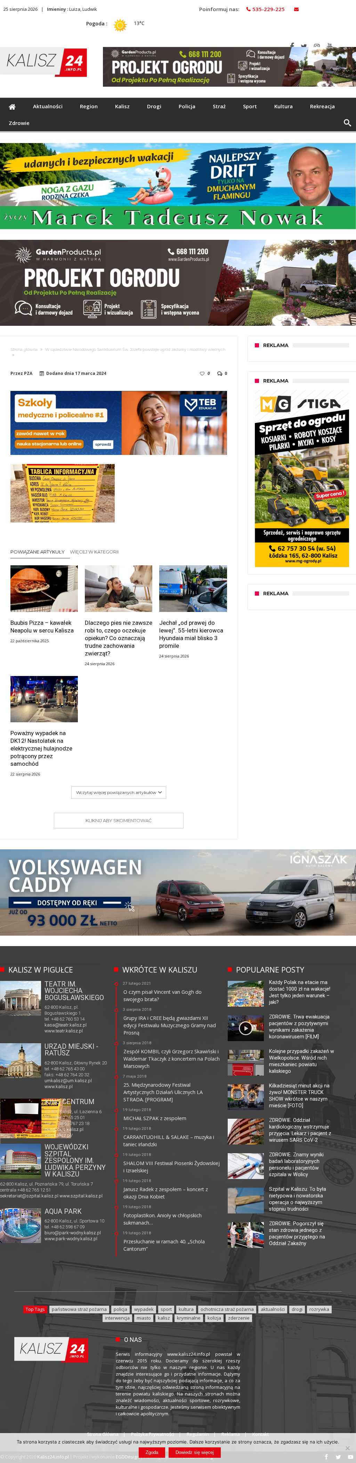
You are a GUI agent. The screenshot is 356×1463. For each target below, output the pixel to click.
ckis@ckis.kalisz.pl (64, 1129)
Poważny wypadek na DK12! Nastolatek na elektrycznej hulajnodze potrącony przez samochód (41, 748)
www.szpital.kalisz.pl (81, 1195)
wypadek (144, 1309)
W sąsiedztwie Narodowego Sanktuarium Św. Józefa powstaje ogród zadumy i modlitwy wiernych (135, 349)
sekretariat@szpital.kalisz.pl (29, 1195)
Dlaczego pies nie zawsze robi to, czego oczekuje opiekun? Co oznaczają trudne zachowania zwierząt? (118, 638)
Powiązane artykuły (37, 551)
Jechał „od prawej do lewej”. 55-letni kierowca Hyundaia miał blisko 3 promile (191, 634)
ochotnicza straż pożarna (227, 1309)
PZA (28, 373)
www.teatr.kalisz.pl (63, 1030)
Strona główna (24, 349)
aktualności (273, 1309)
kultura (186, 1309)
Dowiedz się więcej (195, 1452)
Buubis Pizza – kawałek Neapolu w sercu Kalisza (42, 626)
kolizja (214, 1318)
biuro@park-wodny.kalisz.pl (72, 1232)
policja (120, 1309)
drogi (297, 1309)
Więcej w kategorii (95, 551)
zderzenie (239, 1318)
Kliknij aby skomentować (119, 820)
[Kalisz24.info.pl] (43, 47)
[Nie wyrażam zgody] (347, 1448)
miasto (144, 1318)
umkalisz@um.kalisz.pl (68, 1080)
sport (166, 1309)
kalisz (164, 1318)
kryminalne (189, 1318)
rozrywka (319, 1309)
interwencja (117, 1318)
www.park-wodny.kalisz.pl (70, 1238)
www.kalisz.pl (58, 1086)
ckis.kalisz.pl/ (59, 1135)
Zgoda (152, 1452)
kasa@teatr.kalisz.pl (65, 1025)
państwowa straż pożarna (79, 1309)
